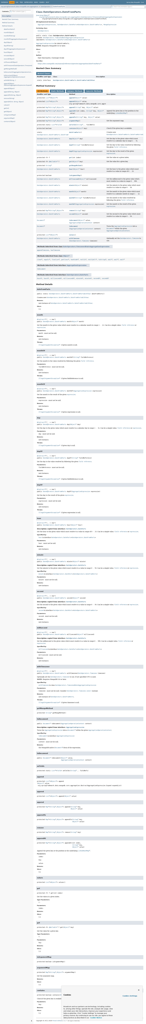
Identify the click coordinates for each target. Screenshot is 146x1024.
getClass (64, 259)
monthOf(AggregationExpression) (15, 39)
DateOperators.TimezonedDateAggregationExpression (63, 38)
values (71, 235)
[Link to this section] (62, 68)
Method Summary (8, 22)
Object (53, 98)
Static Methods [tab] (57, 91)
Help (47, 2)
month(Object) (9, 32)
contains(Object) (9, 121)
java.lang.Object (42, 15)
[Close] (138, 990)
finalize (55, 259)
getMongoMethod (75, 165)
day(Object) (8, 42)
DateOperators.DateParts (67, 24)
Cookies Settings (130, 996)
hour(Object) (8, 52)
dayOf (71, 145)
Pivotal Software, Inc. (59, 1020)
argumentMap (74, 121)
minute (71, 185)
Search (41, 2)
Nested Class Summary (10, 19)
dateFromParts (74, 132)
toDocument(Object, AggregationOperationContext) (14, 76)
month (71, 191)
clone (39, 259)
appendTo (72, 117)
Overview (4, 2)
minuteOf (79, 278)
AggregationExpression (47, 24)
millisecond (74, 179)
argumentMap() (9, 118)
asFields (72, 125)
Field (59, 125)
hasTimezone (55, 250)
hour (71, 169)
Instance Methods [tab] (74, 91)
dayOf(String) (8, 46)
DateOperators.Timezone (79, 241)
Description (6, 16)
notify (82, 259)
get (70, 157)
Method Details (7, 26)
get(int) (6, 108)
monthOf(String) (9, 36)
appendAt (72, 111)
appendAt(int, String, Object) (14, 101)
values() (7, 105)
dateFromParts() (9, 29)
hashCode (74, 259)
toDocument (73, 220)
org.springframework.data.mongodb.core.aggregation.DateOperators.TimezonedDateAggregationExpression (80, 17)
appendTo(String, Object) (12, 95)
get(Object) (8, 111)
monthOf (72, 198)
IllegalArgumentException (49, 345)
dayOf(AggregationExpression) (14, 49)
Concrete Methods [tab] (93, 91)
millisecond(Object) (10, 62)
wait (109, 259)
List (47, 98)
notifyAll (92, 259)
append (71, 98)
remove (71, 210)
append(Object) (9, 88)
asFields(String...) (10, 80)
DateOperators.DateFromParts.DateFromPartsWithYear (74, 80)
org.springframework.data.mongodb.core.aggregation (19, 6)
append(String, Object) (11, 92)
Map (47, 107)
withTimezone (74, 238)
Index (36, 2)
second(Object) (9, 59)
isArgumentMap (74, 175)
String (52, 107)
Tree (21, 2)
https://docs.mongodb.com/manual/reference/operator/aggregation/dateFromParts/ (69, 63)
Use (17, 2)
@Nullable (53, 161)
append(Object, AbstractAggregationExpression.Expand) (18, 84)
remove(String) (9, 98)
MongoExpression (110, 24)
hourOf (39, 278)
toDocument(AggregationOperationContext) (18, 72)
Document (40, 220)
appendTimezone (43, 250)
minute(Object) (9, 55)
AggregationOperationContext (80, 223)
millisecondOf (56, 278)
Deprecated (28, 2)
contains (72, 128)
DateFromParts (59, 6)
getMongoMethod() (10, 69)
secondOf (96, 278)
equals (46, 259)
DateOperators (46, 6)
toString (101, 259)
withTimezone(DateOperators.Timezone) (18, 65)
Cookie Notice (96, 1018)
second (71, 214)
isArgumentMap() (10, 115)
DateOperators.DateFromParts (89, 24)
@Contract (41, 319)
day (70, 139)
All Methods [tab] (43, 91)
